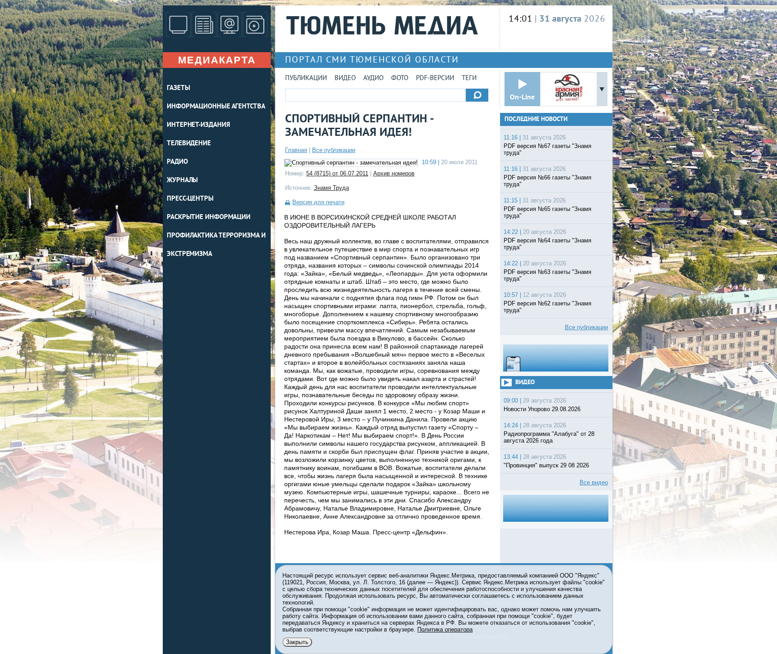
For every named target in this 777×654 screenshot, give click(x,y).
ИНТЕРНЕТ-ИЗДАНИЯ (198, 125)
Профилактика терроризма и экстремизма (216, 245)
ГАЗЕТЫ (178, 88)
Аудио (373, 78)
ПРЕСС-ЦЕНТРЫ (190, 199)
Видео (345, 78)
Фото (399, 78)
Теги (469, 78)
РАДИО (177, 162)
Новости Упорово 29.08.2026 (542, 409)
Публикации (306, 78)
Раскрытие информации (208, 217)
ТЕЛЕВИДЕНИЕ (189, 143)
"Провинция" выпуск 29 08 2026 (546, 465)
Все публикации (333, 150)
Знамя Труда (331, 187)
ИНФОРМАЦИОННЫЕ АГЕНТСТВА (216, 107)
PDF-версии (435, 78)
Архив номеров (394, 173)
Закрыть (297, 642)
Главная (296, 150)
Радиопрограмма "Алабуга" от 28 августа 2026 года (549, 437)
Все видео (594, 482)
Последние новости (536, 119)
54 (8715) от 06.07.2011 (337, 173)
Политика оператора (445, 629)
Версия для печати (318, 202)
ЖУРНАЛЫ (182, 180)
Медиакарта (217, 60)
